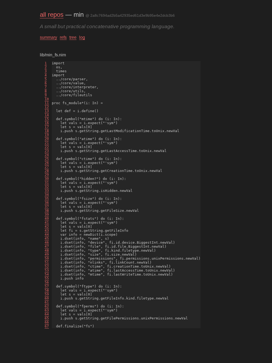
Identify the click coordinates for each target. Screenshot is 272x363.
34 (47, 195)
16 (47, 123)
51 (47, 262)
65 (47, 318)
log (82, 37)
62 (47, 306)
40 (47, 219)
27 (47, 167)
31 (47, 183)
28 (47, 171)
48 (47, 250)
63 (47, 310)
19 (47, 135)
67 (47, 326)
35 (47, 199)
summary (48, 37)
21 (47, 143)
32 (47, 187)
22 (47, 147)
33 (47, 191)
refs (63, 37)
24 (47, 155)
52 (47, 266)
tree (72, 37)
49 (47, 254)
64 (47, 314)
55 (47, 278)
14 (47, 115)
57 (47, 286)
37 (47, 207)
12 (47, 107)
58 (47, 290)
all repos (51, 14)
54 (47, 274)
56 (47, 282)
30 (47, 179)
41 (47, 223)
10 (47, 99)
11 (47, 103)
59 (47, 294)
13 (47, 111)
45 (47, 238)
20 (47, 139)
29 (47, 175)
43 (47, 231)
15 (47, 119)
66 (47, 322)
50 (47, 258)
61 (47, 302)
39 (47, 215)
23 (47, 151)
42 (47, 227)
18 (47, 131)
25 (47, 159)
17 (47, 127)
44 (47, 235)
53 (47, 270)
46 (47, 242)
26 (47, 163)
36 (47, 203)
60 (47, 298)
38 (47, 211)
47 (47, 246)
